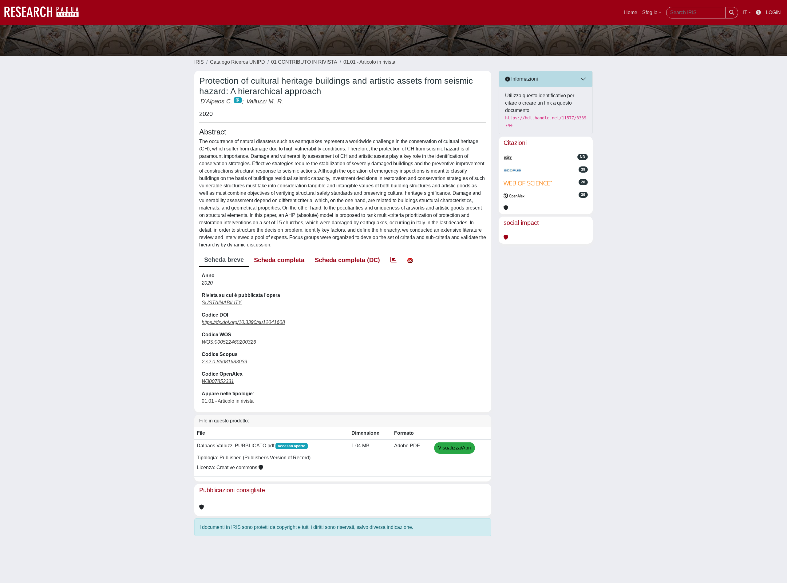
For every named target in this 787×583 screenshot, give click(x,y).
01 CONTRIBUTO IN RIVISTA (304, 62)
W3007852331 (218, 381)
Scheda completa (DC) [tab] (347, 260)
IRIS (199, 62)
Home (630, 12)
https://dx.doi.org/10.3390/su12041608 (243, 322)
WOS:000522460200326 (229, 342)
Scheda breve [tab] (224, 259)
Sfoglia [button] (650, 12)
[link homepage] (44, 13)
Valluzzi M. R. (264, 101)
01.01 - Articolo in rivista (369, 62)
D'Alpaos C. (216, 101)
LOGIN (773, 12)
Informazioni (524, 79)
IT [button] (745, 12)
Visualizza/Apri (454, 447)
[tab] (393, 260)
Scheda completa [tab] (279, 260)
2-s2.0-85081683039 (224, 361)
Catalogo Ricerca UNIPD (237, 62)
